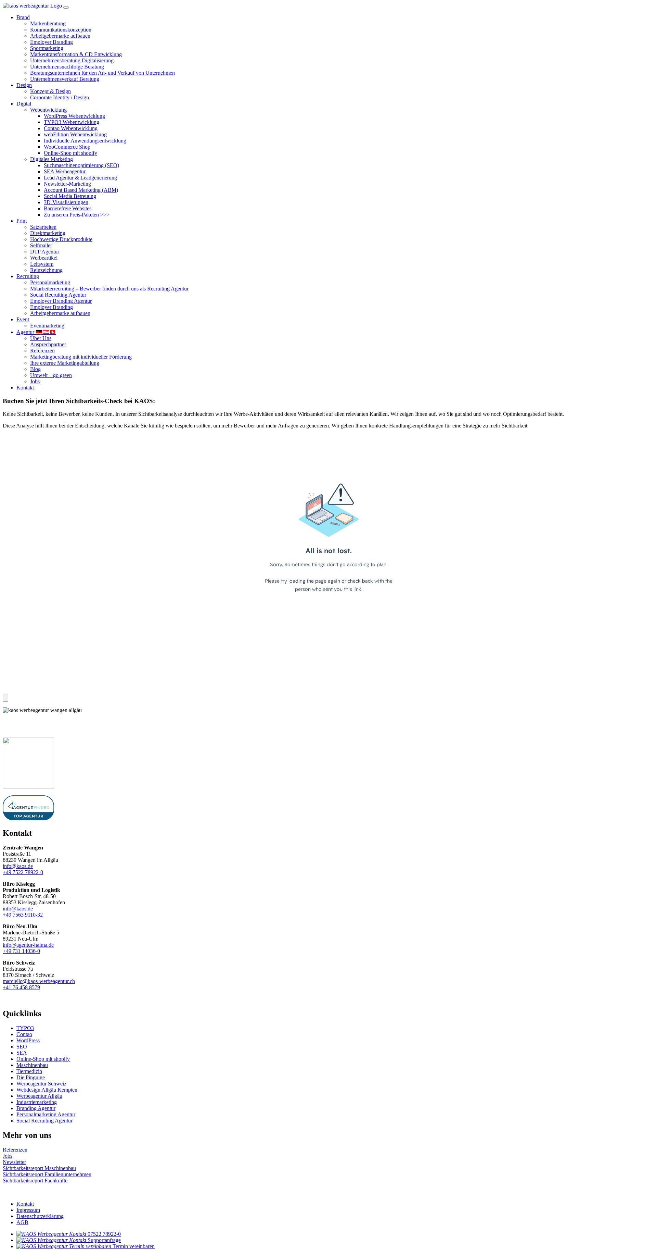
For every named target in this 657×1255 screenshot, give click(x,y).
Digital (23, 104)
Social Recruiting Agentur (58, 295)
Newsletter (14, 1162)
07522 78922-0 (104, 1234)
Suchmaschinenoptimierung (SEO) (81, 165)
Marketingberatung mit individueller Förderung (81, 357)
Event (22, 319)
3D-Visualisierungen (66, 202)
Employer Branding (51, 42)
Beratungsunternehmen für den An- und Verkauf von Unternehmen (102, 73)
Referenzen (42, 350)
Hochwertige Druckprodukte (61, 239)
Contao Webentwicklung (71, 128)
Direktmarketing (47, 233)
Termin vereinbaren (134, 1246)
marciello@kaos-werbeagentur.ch (39, 981)
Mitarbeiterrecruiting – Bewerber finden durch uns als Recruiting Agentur (109, 288)
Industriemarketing (36, 1102)
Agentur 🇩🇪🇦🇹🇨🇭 (36, 332)
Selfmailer (41, 245)
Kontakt (25, 387)
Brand (23, 17)
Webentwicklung (48, 110)
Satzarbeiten (43, 227)
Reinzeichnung (46, 270)
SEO (21, 1046)
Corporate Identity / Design (59, 97)
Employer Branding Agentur (61, 301)
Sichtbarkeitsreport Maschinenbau (39, 1168)
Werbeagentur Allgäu (39, 1096)
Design (24, 85)
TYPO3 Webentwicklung (71, 122)
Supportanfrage (104, 1240)
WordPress (28, 1040)
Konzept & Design (50, 91)
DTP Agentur (44, 251)
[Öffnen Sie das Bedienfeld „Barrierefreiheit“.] (5, 698)
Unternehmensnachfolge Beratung (67, 67)
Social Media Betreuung (70, 196)
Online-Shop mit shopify (70, 153)
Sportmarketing (46, 48)
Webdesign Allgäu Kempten (46, 1090)
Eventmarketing (47, 325)
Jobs (35, 381)
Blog (35, 369)
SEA (21, 1053)
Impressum (28, 1210)
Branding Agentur (35, 1108)
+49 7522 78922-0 (23, 872)
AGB (22, 1222)
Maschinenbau (32, 1065)
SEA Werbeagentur (65, 171)
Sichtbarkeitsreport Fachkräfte (35, 1180)
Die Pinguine (30, 1077)
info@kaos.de (18, 866)
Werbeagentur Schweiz (41, 1083)
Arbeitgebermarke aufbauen (60, 36)
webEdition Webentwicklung (75, 134)
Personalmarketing (50, 282)
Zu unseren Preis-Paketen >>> (77, 215)
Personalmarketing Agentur (45, 1114)
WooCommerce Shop (67, 147)
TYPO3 (25, 1028)
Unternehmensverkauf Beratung (64, 79)
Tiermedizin (29, 1071)
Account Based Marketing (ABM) (81, 190)
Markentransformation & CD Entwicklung (76, 54)
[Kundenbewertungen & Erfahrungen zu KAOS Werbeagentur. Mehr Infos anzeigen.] (64, 728)
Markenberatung (48, 23)
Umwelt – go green (51, 375)
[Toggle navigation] (66, 8)
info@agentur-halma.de (28, 945)
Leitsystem (41, 264)
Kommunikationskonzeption (60, 30)
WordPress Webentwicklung (74, 116)
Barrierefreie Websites (67, 208)
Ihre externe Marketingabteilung (64, 363)
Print (21, 221)
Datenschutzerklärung (40, 1216)
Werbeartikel (43, 258)
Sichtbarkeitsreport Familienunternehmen (47, 1174)
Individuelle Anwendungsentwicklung (85, 141)
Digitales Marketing (51, 159)
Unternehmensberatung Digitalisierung (72, 60)
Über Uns (40, 338)
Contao (24, 1034)
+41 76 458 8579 (21, 987)
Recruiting (27, 276)
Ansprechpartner (48, 344)
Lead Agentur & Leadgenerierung (80, 178)
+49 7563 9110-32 (23, 915)
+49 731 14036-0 (21, 951)
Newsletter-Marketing (67, 184)
